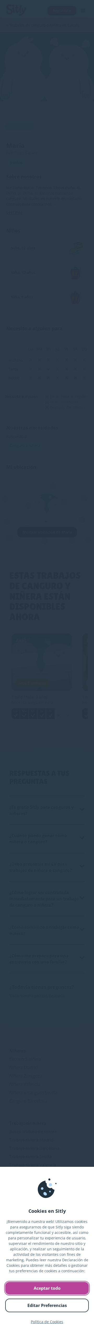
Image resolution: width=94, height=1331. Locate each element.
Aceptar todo (47, 1288)
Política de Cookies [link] (47, 1321)
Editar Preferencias (47, 1305)
